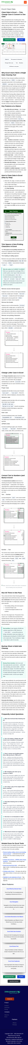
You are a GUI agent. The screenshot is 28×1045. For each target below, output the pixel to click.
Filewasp (14, 1024)
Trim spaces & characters (16, 59)
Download (6, 1007)
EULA (5, 1016)
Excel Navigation (14, 901)
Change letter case (9, 62)
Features (6, 1005)
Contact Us (9, 998)
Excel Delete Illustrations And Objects (14, 916)
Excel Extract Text (14, 946)
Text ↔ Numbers (19, 62)
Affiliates (15, 1022)
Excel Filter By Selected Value (14, 888)
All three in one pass (14, 66)
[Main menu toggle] (25, 2)
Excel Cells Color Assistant (14, 931)
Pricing (6, 1009)
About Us (6, 1014)
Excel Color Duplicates (14, 961)
